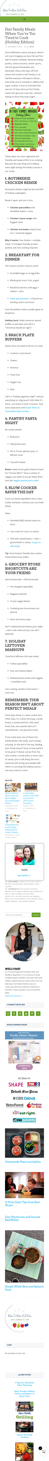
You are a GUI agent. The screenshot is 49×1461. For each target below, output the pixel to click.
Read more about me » (13, 996)
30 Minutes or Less (27, 882)
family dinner (16, 894)
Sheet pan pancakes (19, 298)
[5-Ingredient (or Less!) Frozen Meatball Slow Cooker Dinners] (13, 818)
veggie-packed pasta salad (25, 480)
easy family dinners (21, 891)
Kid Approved (17, 884)
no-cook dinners (18, 899)
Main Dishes (29, 884)
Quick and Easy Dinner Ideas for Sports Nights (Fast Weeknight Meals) (12, 798)
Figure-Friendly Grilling (24, 1436)
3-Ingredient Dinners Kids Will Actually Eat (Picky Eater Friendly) (31, 798)
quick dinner (31, 899)
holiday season (22, 896)
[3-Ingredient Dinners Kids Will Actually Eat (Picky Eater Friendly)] (31, 787)
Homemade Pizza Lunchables (23, 1161)
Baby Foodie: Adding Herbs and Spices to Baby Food (24, 1393)
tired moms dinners (26, 901)
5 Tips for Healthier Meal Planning (24, 1383)
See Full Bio (23, 875)
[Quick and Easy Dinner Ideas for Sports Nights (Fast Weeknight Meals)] (13, 787)
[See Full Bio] (29, 875)
